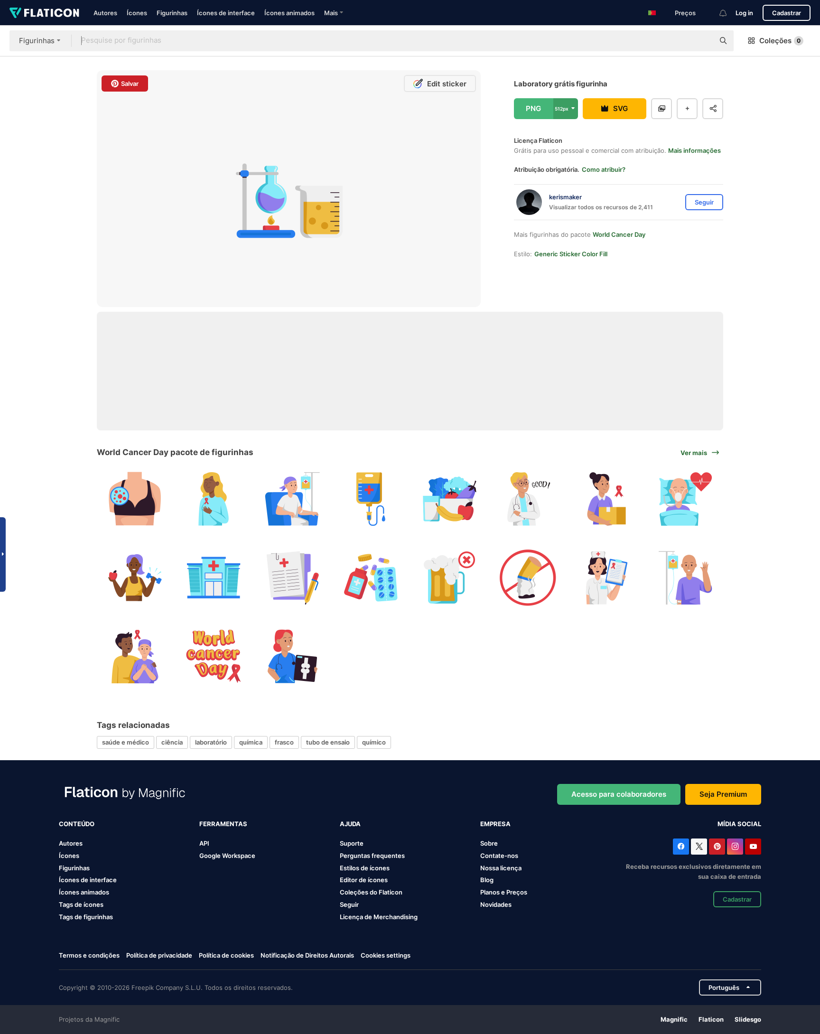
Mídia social (739, 824)
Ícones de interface (226, 13)
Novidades (496, 904)
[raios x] (292, 656)
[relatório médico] (292, 577)
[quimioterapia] (292, 499)
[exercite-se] (135, 577)
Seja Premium (723, 794)
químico (374, 742)
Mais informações (694, 150)
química (250, 742)
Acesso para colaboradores (618, 794)
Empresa (495, 824)
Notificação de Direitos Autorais (307, 955)
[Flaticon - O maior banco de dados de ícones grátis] (44, 13)
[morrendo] (685, 499)
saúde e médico (125, 742)
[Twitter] (699, 846)
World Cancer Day (619, 234)
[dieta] (449, 499)
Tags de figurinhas (86, 917)
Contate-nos (499, 855)
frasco (284, 742)
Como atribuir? (603, 169)
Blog (487, 880)
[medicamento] (371, 577)
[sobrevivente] (214, 499)
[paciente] (685, 577)
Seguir (349, 904)
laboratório (211, 742)
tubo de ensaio (328, 742)
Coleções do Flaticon (371, 892)
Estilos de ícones (365, 868)
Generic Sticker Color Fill (570, 254)
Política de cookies (226, 955)
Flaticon (711, 1019)
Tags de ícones (81, 904)
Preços (685, 13)
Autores (105, 13)
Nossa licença (501, 868)
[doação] (606, 499)
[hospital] (214, 577)
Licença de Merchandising (379, 917)
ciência (172, 742)
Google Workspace (227, 855)
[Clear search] (702, 40)
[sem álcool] (449, 577)
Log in (744, 13)
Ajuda (350, 824)
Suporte (351, 843)
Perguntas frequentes (372, 855)
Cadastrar (786, 13)
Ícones (137, 13)
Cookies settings (385, 955)
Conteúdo (76, 824)
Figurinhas (172, 13)
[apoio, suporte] (135, 656)
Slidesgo (748, 1019)
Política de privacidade (159, 955)
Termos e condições (89, 955)
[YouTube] (753, 846)
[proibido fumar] (528, 577)
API (204, 843)
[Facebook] (681, 846)
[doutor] (528, 499)
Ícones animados (289, 13)
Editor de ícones (364, 880)
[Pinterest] (717, 846)
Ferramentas (223, 824)
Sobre (489, 843)
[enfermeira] (606, 577)
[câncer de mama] (135, 499)
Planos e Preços (503, 892)
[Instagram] (735, 846)
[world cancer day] (214, 656)
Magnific (674, 1019)
